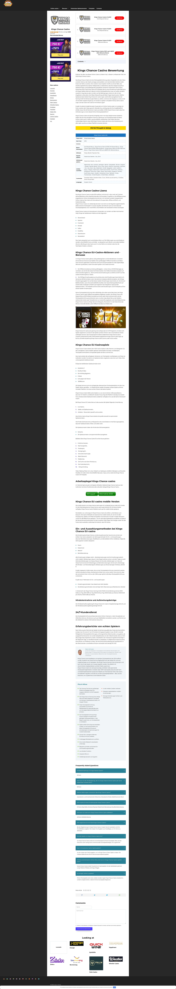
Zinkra (52, 97)
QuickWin (53, 93)
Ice (51, 121)
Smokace (52, 107)
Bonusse (64, 8)
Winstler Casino (54, 105)
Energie (52, 90)
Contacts (99, 8)
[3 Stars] (54, 32)
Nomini (52, 114)
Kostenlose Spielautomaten (79, 8)
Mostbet (52, 119)
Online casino (54, 8)
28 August (91, 494)
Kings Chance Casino (89, 138)
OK (114, 987)
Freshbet (52, 109)
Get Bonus (119, 18)
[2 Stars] (52, 32)
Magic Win (53, 112)
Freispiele (91, 8)
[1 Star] (51, 32)
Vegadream (53, 95)
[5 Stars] (57, 32)
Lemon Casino (54, 116)
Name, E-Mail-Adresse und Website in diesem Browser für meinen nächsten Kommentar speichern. (99, 925)
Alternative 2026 (106, 494)
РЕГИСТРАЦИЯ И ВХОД (100, 128)
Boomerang (53, 100)
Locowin (52, 88)
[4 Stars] (56, 32)
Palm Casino (53, 102)
